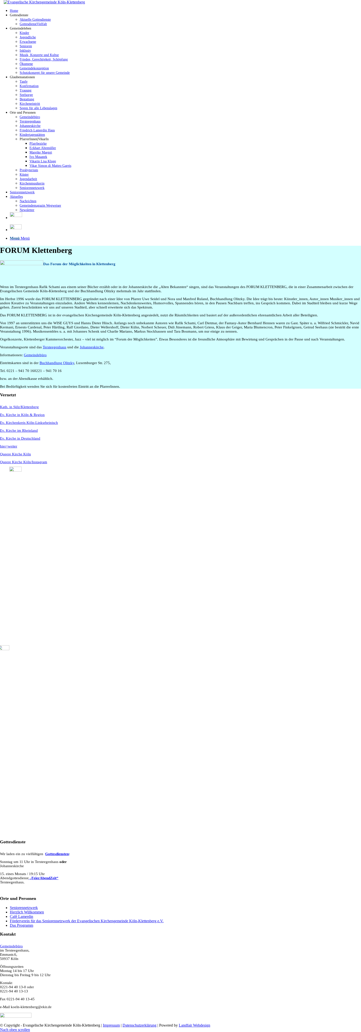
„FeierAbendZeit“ (43, 878)
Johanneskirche (92, 347)
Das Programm (21, 925)
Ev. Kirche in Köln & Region (22, 415)
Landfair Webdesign (194, 1025)
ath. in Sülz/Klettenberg (21, 407)
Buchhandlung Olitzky (57, 363)
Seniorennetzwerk (24, 908)
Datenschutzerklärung (139, 1025)
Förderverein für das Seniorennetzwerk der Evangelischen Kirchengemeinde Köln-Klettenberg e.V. (87, 921)
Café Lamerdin (21, 916)
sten (65, 854)
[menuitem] (185, 10)
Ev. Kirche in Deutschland (20, 438)
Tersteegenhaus (54, 347)
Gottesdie (52, 854)
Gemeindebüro (35, 355)
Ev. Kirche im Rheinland (19, 430)
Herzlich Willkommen (27, 912)
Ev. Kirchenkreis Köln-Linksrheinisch (29, 423)
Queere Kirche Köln (15, 454)
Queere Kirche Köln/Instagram (23, 462)
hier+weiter (8, 446)
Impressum (111, 1025)
